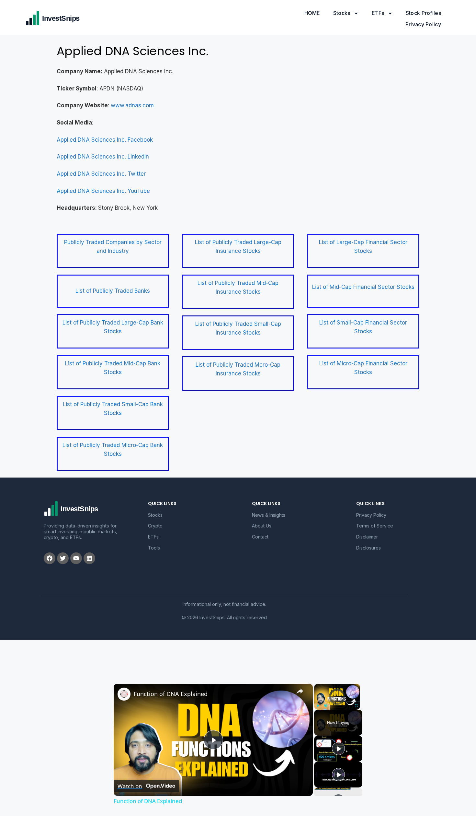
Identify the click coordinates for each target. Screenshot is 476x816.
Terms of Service (374, 525)
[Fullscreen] (356, 706)
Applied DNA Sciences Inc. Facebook (105, 139)
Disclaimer (367, 536)
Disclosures (368, 547)
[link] (124, 694)
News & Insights (268, 515)
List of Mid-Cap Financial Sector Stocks (363, 287)
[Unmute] (326, 706)
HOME (312, 13)
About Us (261, 525)
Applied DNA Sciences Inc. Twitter (101, 174)
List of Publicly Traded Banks (112, 291)
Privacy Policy (423, 24)
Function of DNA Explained (171, 694)
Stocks (341, 13)
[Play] (318, 706)
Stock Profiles (423, 13)
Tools (154, 547)
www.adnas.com (132, 105)
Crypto (155, 525)
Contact (260, 536)
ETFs (378, 13)
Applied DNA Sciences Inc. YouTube (103, 191)
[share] (300, 691)
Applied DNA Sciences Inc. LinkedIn (103, 156)
